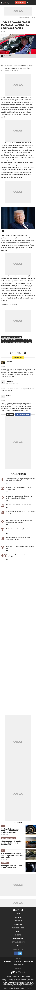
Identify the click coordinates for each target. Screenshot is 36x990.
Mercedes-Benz (16, 337)
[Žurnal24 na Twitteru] (20, 953)
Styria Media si (26, 976)
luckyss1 (9, 362)
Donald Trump (6, 337)
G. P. (7, 31)
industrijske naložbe (26, 157)
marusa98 (9, 381)
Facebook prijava (23, 414)
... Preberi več (28, 988)
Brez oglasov (20, 2)
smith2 (8, 396)
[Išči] (27, 2)
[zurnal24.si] (5, 2)
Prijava (10, 414)
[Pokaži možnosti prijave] (31, 2)
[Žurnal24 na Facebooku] (16, 953)
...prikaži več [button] (10, 376)
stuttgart (5, 342)
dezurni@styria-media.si (9, 304)
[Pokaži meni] (33, 2)
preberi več (18, 357)
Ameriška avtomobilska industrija (21, 342)
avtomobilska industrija (9, 339)
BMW (20, 339)
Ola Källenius (27, 339)
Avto (7, 483)
